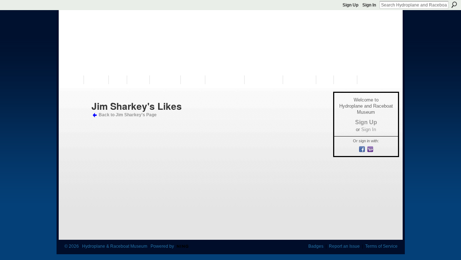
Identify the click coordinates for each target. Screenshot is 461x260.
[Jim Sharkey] (75, 119)
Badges (315, 246)
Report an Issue (344, 246)
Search (454, 4)
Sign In (369, 5)
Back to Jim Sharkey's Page (128, 114)
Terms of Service (381, 246)
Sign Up (350, 5)
